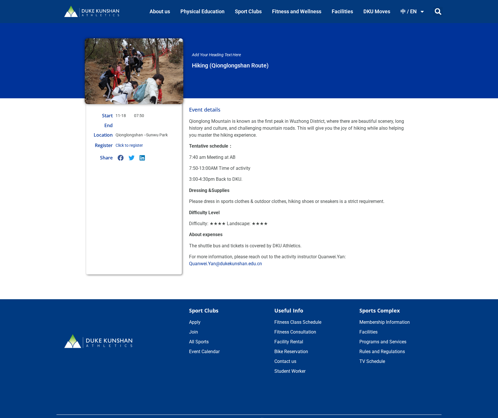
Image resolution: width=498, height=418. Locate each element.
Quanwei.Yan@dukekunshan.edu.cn (225, 263)
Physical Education (202, 11)
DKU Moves (376, 11)
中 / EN (409, 11)
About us (160, 11)
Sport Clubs (248, 11)
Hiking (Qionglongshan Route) (230, 65)
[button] (438, 11)
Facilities (342, 11)
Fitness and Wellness (296, 11)
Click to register (129, 145)
